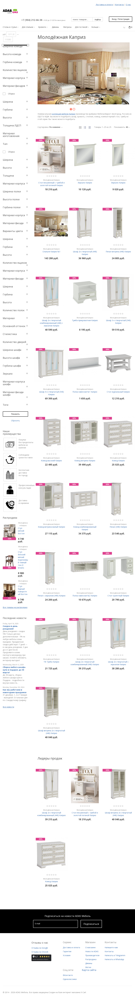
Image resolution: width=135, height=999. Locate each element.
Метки (88, 967)
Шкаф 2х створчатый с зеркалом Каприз (118, 662)
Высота (7, 117)
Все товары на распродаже (15, 607)
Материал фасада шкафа (13, 393)
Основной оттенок (14, 326)
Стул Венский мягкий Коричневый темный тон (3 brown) (23, 557)
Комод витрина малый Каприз (51, 525)
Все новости (8, 707)
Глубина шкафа (12, 365)
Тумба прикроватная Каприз (85, 319)
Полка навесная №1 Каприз (85, 390)
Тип (5, 144)
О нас (128, 4)
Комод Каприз (118, 459)
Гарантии (67, 951)
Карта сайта (89, 970)
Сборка (11, 93)
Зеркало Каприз (85, 181)
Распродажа (90, 959)
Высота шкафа (11, 357)
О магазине (90, 947)
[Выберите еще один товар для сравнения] (124, 27)
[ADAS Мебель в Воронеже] (10, 11)
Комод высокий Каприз (51, 459)
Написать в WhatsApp (114, 959)
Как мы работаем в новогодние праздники (14, 691)
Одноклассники (70, 979)
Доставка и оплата (104, 4)
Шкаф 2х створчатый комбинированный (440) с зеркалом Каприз (51, 322)
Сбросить (15, 420)
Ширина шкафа (12, 350)
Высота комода (12, 54)
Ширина (8, 101)
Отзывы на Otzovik (40, 952)
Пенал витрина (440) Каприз (118, 250)
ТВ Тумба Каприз (51, 660)
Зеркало (8, 373)
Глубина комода (12, 62)
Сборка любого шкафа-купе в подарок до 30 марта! (14, 670)
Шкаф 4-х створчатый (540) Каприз (51, 392)
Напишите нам (111, 947)
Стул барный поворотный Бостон (23, 587)
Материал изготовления (11, 134)
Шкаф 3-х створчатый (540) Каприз (118, 320)
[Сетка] (80, 127)
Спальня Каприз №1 (51, 250)
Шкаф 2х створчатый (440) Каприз (85, 251)
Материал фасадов (14, 85)
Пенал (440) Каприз (118, 525)
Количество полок (14, 310)
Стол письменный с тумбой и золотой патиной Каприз (51, 183)
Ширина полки (12, 191)
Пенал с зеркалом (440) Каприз (51, 594)
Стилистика (10, 334)
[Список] (85, 127)
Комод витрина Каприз (84, 459)
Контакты (119, 4)
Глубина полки (11, 207)
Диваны (88, 963)
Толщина (8, 175)
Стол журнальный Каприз (118, 390)
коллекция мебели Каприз (63, 114)
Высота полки (11, 199)
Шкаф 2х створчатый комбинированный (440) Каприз (85, 662)
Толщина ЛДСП (12, 125)
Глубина (8, 109)
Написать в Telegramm (115, 955)
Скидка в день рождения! (10, 627)
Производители (92, 955)
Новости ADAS (91, 951)
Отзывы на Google (40, 948)
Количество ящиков (15, 70)
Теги (5, 404)
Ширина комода (12, 46)
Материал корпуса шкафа (14, 383)
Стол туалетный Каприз (118, 594)
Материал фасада (13, 223)
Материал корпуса (14, 78)
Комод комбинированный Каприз (84, 527)
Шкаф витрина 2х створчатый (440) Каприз (51, 730)
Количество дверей (14, 342)
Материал (9, 318)
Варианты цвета (13, 231)
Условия (66, 955)
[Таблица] (90, 127)
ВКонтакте (68, 975)
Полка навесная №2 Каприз (85, 594)
